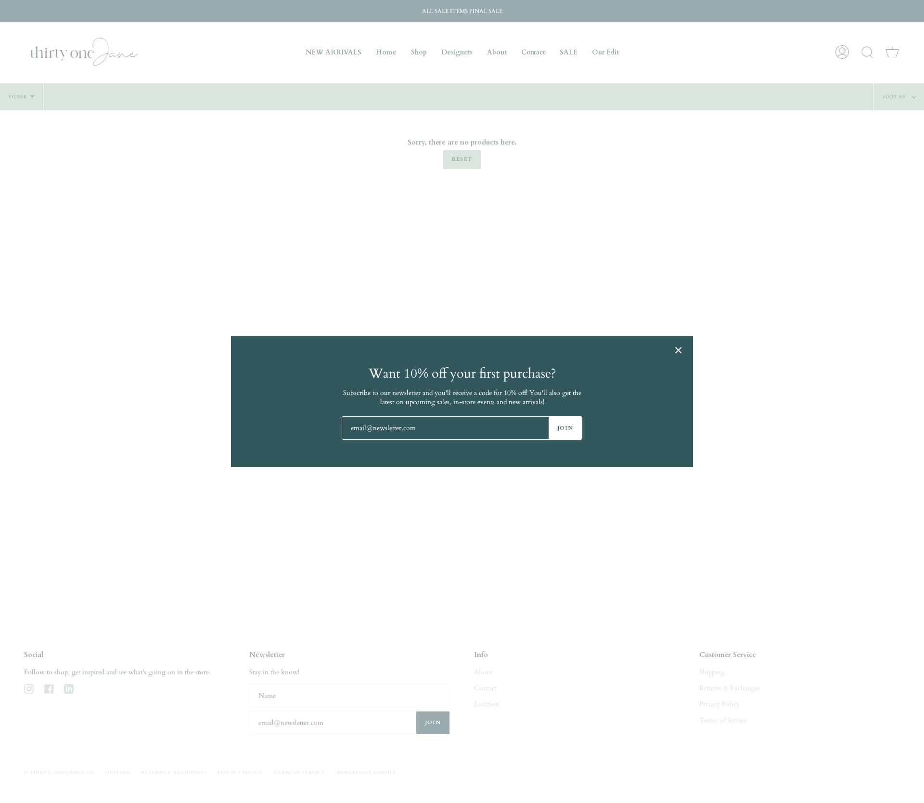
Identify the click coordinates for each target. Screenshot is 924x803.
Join (565, 428)
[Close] (678, 350)
